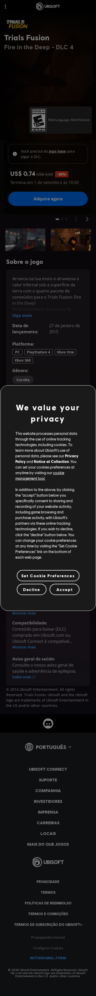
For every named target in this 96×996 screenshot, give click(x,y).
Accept (64, 589)
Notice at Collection (51, 461)
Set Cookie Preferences (48, 575)
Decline (31, 589)
